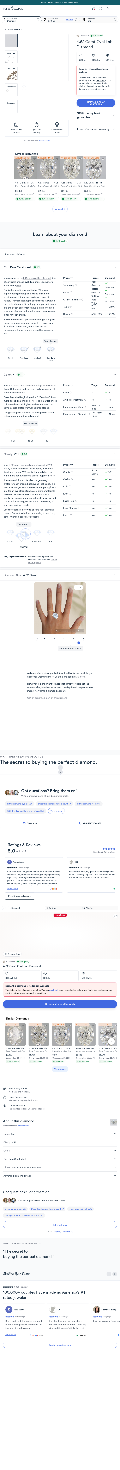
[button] (11, 40)
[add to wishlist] (115, 916)
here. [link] (82, 676)
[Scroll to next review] (114, 1274)
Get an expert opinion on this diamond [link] (47, 697)
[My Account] (100, 8)
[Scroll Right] (111, 1041)
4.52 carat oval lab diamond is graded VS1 (30, 465)
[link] (96, 103)
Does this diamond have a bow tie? (47, 1209)
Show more (12, 888)
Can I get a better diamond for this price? (24, 1215)
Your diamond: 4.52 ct (70, 648)
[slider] (60, 641)
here (18, 285)
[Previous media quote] (60, 767)
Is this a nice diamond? (15, 1209)
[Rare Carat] (12, 8)
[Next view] (24, 88)
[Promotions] (93, 8)
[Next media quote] (60, 772)
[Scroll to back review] (109, 1274)
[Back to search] (4, 908)
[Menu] (114, 8)
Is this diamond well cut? (80, 1209)
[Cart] (107, 8)
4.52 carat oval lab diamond (37, 278)
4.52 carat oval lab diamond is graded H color (32, 385)
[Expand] (78, 587)
